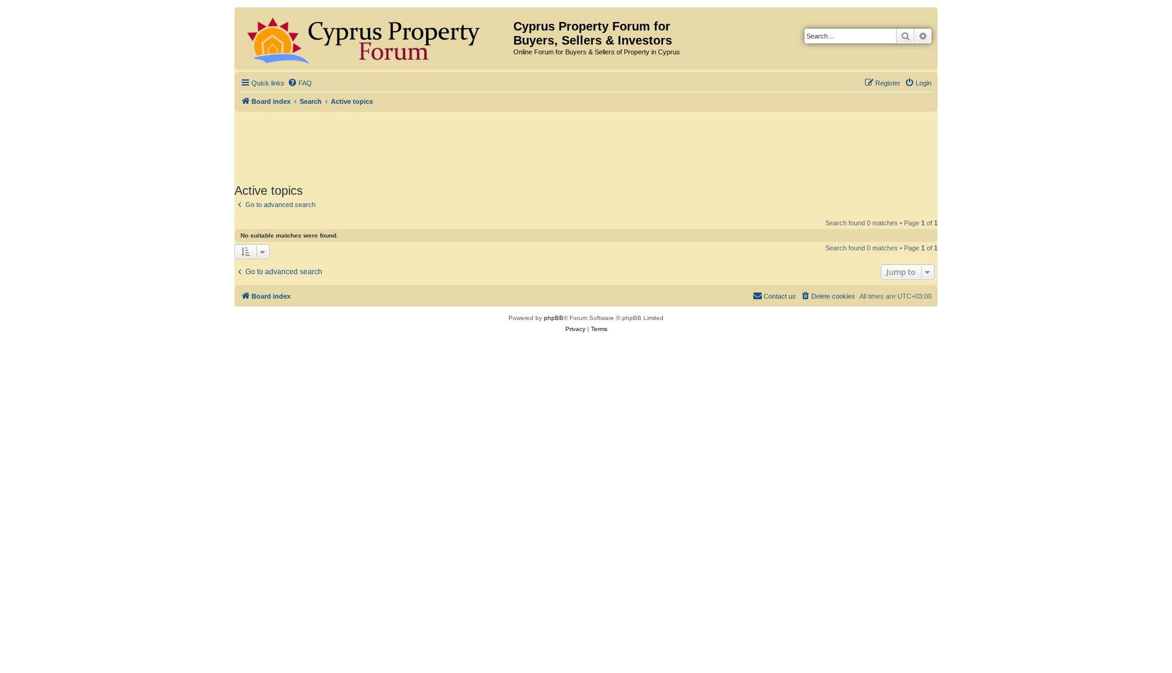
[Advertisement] (586, 145)
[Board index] (375, 38)
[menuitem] (300, 83)
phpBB (553, 318)
